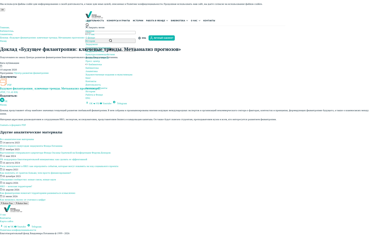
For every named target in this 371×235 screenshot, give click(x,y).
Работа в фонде (155, 20)
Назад (3, 40)
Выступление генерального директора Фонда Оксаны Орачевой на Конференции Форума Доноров (55, 152)
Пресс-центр (93, 61)
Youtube (107, 103)
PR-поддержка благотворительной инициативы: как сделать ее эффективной (43, 159)
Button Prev (7, 203)
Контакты (209, 20)
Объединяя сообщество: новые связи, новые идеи (28, 179)
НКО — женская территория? (16, 186)
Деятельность (95, 20)
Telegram (121, 103)
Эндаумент (92, 44)
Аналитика (92, 71)
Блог (88, 77)
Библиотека (178, 20)
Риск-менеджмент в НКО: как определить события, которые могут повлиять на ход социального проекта (59, 166)
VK (97, 103)
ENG (88, 98)
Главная (90, 30)
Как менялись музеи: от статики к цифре (23, 199)
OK (2, 10)
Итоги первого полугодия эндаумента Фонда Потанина (31, 145)
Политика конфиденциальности (18, 230)
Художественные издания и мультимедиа (109, 74)
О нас (194, 20)
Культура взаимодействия (100, 54)
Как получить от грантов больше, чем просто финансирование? (35, 172)
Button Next (22, 203)
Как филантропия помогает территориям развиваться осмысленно (37, 193)
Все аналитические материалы (17, 139)
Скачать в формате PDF (13, 125)
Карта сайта (6, 221)
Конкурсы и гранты (118, 20)
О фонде (90, 37)
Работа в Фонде (94, 94)
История (90, 40)
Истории (138, 20)
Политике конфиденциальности (145, 4)
